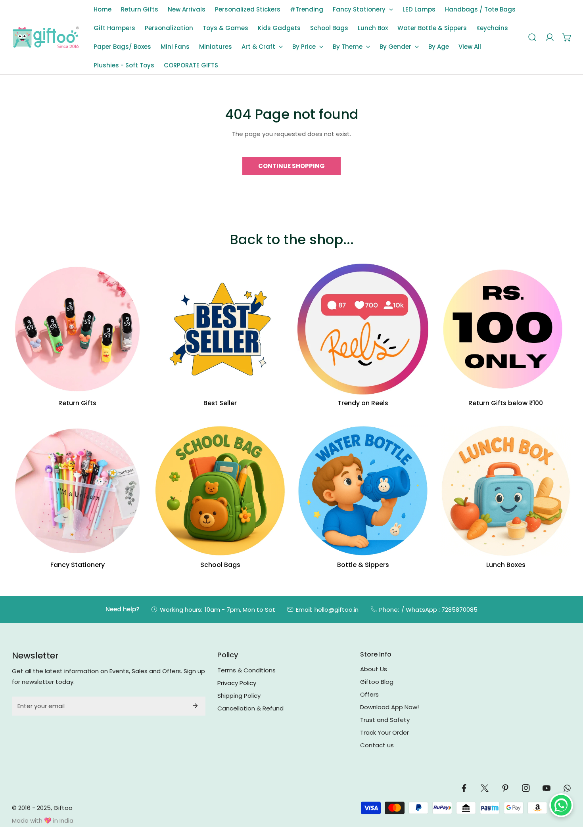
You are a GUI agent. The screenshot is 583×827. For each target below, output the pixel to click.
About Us (373, 669)
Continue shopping (291, 166)
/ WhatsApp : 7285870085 (439, 609)
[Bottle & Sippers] (362, 490)
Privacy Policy (236, 683)
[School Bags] (220, 490)
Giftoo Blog (376, 682)
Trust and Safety (385, 720)
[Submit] (195, 706)
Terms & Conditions (246, 670)
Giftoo (63, 808)
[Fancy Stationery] (77, 490)
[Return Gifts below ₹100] (505, 329)
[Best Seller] (220, 329)
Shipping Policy (239, 695)
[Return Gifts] (77, 329)
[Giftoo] (45, 37)
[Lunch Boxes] (505, 490)
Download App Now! (389, 707)
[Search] (532, 37)
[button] (363, 9)
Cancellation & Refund (250, 708)
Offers (369, 694)
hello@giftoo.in (337, 609)
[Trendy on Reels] (362, 329)
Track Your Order (384, 732)
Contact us (377, 745)
